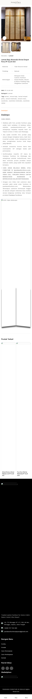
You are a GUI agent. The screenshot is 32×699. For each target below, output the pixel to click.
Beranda (4, 56)
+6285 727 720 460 (10, 628)
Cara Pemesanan (6, 651)
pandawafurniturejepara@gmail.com (16, 631)
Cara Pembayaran (7, 654)
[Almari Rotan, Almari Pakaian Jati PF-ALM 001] (8, 406)
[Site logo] (16, 2)
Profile (3, 644)
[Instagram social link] (3, 668)
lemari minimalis (11, 99)
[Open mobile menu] (1, 2)
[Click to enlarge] (4, 38)
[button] (3, 24)
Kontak (3, 658)
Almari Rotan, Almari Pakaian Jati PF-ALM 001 (8, 473)
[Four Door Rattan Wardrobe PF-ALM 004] (23, 406)
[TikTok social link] (11, 668)
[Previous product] (26, 56)
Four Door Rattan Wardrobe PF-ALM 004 (22, 473)
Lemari (11, 56)
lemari (7, 96)
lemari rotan (22, 99)
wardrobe (4, 101)
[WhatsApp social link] (7, 668)
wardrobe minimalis (15, 101)
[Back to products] (28, 56)
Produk (3, 647)
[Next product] (30, 56)
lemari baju (13, 96)
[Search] (30, 2)
